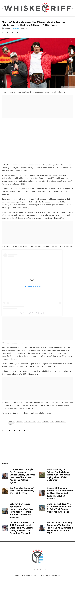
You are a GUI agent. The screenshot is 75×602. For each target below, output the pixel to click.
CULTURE (16, 28)
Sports (11, 424)
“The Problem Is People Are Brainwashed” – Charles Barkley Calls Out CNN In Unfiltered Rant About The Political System (22, 476)
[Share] (2, 32)
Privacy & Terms (26, 575)
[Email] (22, 32)
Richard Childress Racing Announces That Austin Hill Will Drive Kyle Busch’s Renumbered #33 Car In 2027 (60, 527)
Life (39, 421)
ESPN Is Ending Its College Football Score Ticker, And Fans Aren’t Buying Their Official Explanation (58, 474)
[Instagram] (34, 569)
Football (20, 421)
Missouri (46, 421)
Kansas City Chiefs (30, 421)
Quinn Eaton (8, 28)
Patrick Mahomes (61, 421)
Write (36, 575)
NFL (52, 421)
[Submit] (17, 32)
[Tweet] (7, 32)
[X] (31, 569)
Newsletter (56, 575)
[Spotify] (40, 569)
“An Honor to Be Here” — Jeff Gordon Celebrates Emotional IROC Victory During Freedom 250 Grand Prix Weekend (22, 527)
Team (48, 575)
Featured (12, 421)
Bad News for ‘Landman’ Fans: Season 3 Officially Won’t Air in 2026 (22, 491)
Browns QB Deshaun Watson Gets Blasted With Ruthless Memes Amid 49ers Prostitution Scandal (60, 493)
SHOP (42, 575)
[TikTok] (37, 569)
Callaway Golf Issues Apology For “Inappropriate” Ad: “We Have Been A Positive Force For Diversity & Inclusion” (21, 510)
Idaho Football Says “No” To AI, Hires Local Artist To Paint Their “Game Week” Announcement (59, 508)
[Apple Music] (43, 569)
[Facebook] (29, 569)
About (17, 575)
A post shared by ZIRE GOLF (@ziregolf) (32, 313)
